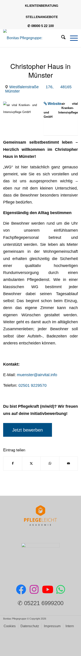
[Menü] (71, 38)
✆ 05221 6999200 (40, 603)
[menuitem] (42, 6)
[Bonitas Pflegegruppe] (33, 38)
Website (54, 104)
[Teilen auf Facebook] (12, 463)
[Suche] (61, 38)
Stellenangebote (42, 17)
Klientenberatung (41, 5)
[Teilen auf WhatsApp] (50, 463)
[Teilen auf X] (31, 463)
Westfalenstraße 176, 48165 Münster (38, 88)
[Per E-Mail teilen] (68, 463)
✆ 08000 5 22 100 (40, 26)
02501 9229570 (32, 385)
